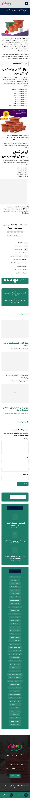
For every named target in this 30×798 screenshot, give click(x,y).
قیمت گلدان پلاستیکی (14, 704)
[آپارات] (8, 755)
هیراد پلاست (7, 413)
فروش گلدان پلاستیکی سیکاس (20, 269)
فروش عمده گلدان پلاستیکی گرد (20, 259)
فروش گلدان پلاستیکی (11, 160)
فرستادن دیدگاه (23, 484)
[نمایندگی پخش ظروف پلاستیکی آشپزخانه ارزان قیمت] (15, 550)
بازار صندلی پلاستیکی (15, 590)
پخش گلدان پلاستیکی (14, 718)
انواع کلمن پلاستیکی (15, 583)
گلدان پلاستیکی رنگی (16, 381)
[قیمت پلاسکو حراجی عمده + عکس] (15, 534)
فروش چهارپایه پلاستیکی (15, 661)
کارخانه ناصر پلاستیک (15, 721)
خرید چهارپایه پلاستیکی (15, 614)
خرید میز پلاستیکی (15, 610)
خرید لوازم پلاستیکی (15, 604)
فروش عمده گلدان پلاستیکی (16, 256)
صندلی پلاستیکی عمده (14, 630)
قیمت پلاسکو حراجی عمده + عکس (15, 541)
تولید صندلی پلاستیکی (14, 593)
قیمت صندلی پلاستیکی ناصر (14, 677)
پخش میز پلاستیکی (15, 714)
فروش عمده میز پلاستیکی (15, 647)
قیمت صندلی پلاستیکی (15, 671)
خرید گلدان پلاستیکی (15, 620)
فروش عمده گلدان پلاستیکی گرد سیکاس (18, 263)
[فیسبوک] (21, 755)
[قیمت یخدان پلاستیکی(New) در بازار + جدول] (15, 517)
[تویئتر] (16, 755)
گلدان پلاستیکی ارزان (15, 724)
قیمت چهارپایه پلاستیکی (15, 698)
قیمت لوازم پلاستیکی (14, 684)
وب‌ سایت (25, 474)
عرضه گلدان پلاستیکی (15, 637)
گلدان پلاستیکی (20, 39)
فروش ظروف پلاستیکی (14, 644)
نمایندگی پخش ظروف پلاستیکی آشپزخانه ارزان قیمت (15, 557)
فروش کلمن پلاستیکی (14, 664)
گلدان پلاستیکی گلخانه (15, 349)
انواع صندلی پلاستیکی (14, 577)
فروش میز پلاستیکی (15, 657)
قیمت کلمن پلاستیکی (14, 701)
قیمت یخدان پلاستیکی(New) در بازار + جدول (15, 524)
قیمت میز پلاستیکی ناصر (15, 694)
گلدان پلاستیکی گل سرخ (14, 56)
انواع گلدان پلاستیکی (15, 587)
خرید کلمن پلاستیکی (15, 617)
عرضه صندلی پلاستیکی (14, 634)
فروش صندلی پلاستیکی (15, 640)
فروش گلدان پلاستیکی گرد (21, 273)
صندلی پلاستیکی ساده (14, 627)
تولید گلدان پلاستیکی (14, 597)
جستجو (6, 497)
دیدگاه (26, 439)
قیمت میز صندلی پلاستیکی (14, 688)
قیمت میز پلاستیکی (15, 691)
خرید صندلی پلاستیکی (14, 600)
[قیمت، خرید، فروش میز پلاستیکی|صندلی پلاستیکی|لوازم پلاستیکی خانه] (7, 4)
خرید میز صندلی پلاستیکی (15, 607)
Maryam (20, 243)
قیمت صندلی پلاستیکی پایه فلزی (15, 681)
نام (27, 457)
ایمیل (27, 466)
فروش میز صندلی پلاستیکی (14, 654)
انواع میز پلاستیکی (15, 580)
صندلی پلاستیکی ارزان (14, 624)
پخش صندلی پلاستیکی (14, 711)
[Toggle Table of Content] (25, 63)
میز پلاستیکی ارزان (14, 708)
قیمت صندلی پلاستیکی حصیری (15, 674)
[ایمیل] (12, 755)
